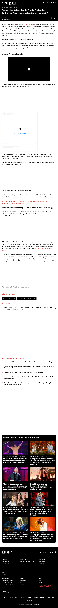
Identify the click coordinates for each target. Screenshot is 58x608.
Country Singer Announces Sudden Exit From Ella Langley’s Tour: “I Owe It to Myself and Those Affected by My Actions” (42, 461)
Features (4, 559)
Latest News (24, 559)
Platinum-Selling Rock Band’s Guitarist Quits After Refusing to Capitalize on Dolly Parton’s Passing (28, 377)
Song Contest (42, 561)
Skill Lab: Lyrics (24, 582)
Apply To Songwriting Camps (8, 584)
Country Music (5, 294)
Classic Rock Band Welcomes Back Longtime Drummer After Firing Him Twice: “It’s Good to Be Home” (15, 460)
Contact (22, 597)
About (5, 597)
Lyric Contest (42, 563)
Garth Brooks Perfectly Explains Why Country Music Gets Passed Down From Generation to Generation (41, 512)
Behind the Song (5, 561)
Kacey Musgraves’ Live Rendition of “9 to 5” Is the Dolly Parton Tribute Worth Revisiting (15, 511)
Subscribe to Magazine (7, 580)
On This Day (4, 570)
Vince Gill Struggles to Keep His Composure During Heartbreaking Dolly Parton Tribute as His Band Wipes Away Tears (15, 487)
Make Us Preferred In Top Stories (26, 298)
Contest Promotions (43, 568)
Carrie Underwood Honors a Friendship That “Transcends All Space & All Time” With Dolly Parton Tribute (29, 367)
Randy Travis (12, 294)
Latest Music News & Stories (9, 7)
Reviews (4, 574)
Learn (22, 578)
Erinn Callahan (5, 17)
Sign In (29, 597)
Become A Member (39, 597)
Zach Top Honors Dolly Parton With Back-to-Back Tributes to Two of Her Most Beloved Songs (27, 308)
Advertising (13, 597)
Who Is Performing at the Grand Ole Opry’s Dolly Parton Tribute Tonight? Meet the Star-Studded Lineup (15, 536)
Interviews (4, 565)
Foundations (23, 580)
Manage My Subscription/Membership (8, 592)
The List (4, 568)
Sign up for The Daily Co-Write (27, 561)
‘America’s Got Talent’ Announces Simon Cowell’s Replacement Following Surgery (29, 362)
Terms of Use (50, 597)
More (40, 578)
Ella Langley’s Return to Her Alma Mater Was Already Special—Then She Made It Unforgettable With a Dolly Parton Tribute (41, 537)
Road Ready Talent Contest (45, 565)
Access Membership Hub (7, 589)
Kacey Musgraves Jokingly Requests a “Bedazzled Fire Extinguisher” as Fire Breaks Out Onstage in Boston (41, 487)
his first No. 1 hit (29, 24)
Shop (40, 580)
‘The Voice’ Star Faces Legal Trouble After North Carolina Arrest (23, 372)
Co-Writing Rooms (24, 584)
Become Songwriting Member (9, 587)
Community (5, 578)
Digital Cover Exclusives (7, 563)
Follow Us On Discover (8, 298)
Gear (3, 572)
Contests (42, 559)
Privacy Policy (29, 600)
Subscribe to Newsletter (7, 582)
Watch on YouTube (43, 582)
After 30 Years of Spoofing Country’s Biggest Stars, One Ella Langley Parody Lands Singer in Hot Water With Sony (29, 383)
